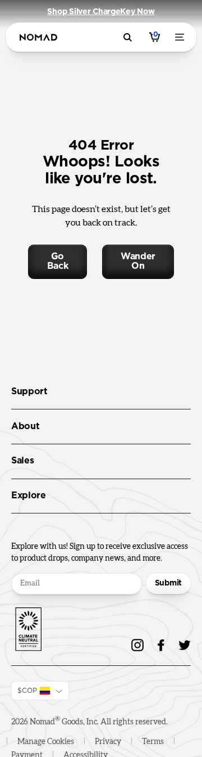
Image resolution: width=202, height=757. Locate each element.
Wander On (138, 261)
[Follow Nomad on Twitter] (184, 645)
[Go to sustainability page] (28, 627)
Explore (28, 495)
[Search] (129, 37)
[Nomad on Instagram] (137, 645)
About (25, 426)
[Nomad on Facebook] (161, 645)
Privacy (108, 742)
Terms (153, 742)
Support (29, 391)
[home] (38, 37)
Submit (168, 583)
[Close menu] (181, 37)
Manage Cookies (45, 742)
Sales (22, 460)
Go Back (57, 261)
